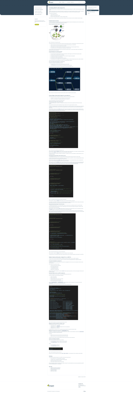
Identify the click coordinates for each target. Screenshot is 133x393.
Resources (72, 2)
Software (63, 2)
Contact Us (37, 24)
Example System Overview (91, 8)
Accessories (68, 2)
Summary (89, 13)
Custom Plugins (90, 10)
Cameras (60, 2)
